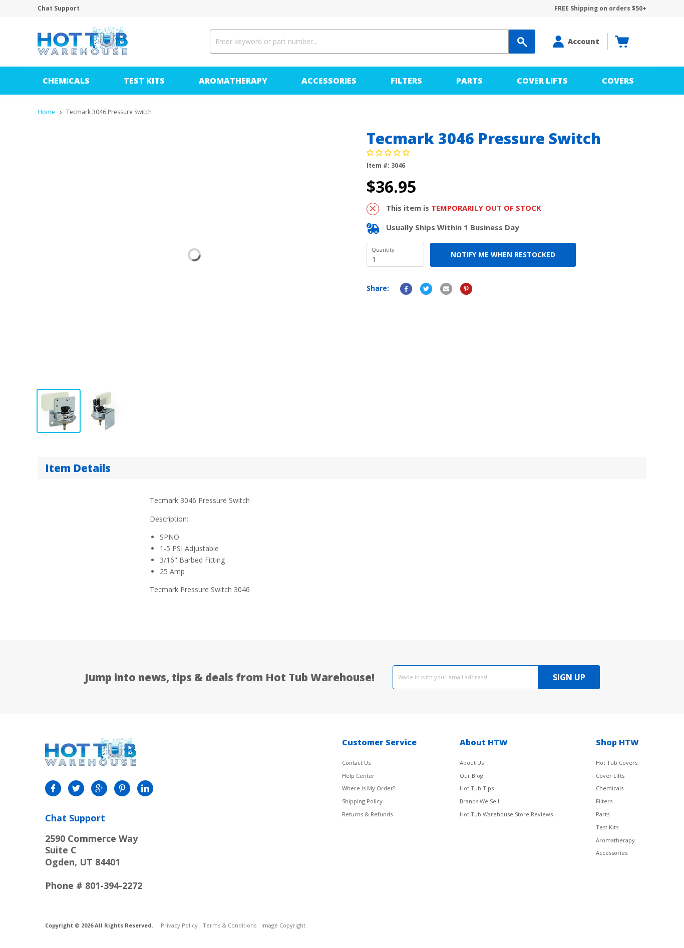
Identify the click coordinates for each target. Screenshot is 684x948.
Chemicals (66, 80)
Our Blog (471, 775)
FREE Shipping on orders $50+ (600, 8)
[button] (389, 152)
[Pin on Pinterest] (466, 289)
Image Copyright (283, 925)
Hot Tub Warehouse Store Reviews (506, 814)
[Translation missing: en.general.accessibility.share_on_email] (446, 289)
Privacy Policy (179, 925)
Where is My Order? (368, 788)
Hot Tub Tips (477, 788)
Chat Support (59, 8)
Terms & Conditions (229, 925)
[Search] (522, 42)
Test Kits (144, 80)
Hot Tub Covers (616, 762)
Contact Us (356, 762)
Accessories (329, 80)
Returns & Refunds (367, 814)
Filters (406, 80)
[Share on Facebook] (406, 289)
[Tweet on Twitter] (426, 289)
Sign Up (569, 677)
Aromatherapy (233, 80)
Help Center (358, 775)
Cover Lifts (542, 80)
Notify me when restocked (503, 254)
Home (46, 112)
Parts (469, 80)
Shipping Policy (362, 801)
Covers (618, 80)
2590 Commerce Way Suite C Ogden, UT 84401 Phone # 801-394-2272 (93, 861)
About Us (472, 762)
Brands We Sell (479, 801)
